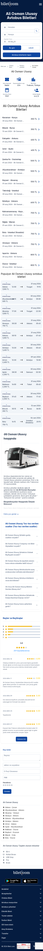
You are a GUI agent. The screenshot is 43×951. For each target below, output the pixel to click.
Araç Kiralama (7, 929)
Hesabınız (7, 782)
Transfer (5, 933)
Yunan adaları (7, 916)
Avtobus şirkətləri (9, 907)
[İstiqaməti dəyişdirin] (36, 31)
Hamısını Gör (21, 739)
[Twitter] (34, 946)
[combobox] (23, 27)
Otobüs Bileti (7, 898)
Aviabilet (5, 889)
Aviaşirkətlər (7, 894)
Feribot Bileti (7, 920)
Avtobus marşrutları (9, 902)
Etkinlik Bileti (7, 911)
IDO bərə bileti (7, 925)
